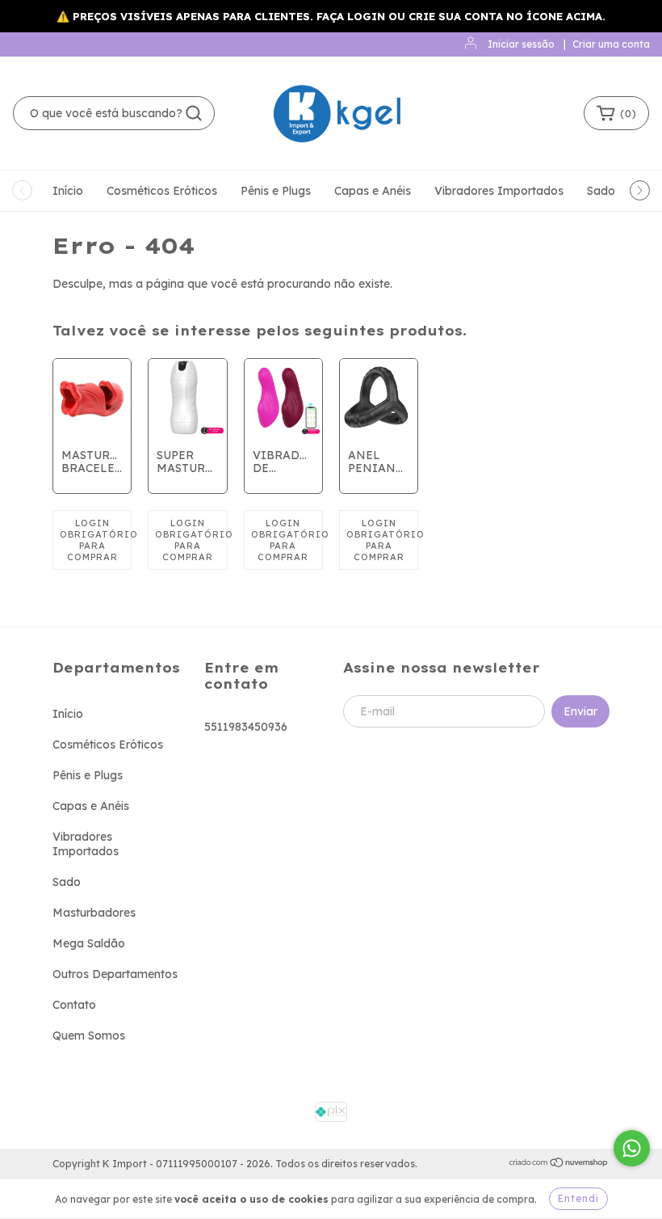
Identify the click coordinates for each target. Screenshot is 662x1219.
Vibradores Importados (499, 190)
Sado (601, 190)
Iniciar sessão (521, 44)
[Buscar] (194, 113)
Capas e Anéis (372, 190)
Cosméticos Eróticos (162, 190)
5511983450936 (245, 726)
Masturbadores (94, 912)
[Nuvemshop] (559, 1164)
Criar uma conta (611, 44)
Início (67, 190)
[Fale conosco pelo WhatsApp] (632, 1148)
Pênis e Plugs (276, 190)
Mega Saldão (88, 943)
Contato (74, 1005)
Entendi (578, 1198)
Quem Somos (88, 1035)
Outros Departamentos (115, 974)
